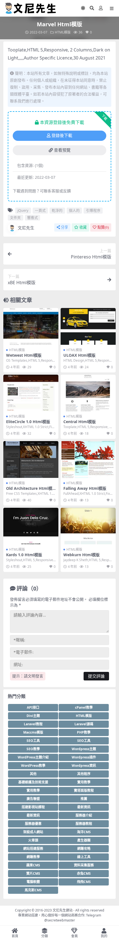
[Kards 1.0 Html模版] (30, 526)
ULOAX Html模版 (79, 355)
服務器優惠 (33, 823)
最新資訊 (83, 807)
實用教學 (83, 782)
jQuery (23, 210)
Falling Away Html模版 (84, 488)
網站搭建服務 (33, 848)
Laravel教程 (33, 724)
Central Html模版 (79, 421)
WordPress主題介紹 (33, 757)
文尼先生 (26, 228)
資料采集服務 (84, 865)
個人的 (74, 210)
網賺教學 (33, 856)
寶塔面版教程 (84, 790)
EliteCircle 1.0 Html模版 (28, 421)
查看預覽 (62, 150)
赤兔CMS (84, 873)
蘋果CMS (33, 865)
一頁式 (40, 210)
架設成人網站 (33, 832)
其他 (33, 773)
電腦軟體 (33, 881)
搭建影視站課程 (33, 807)
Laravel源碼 (83, 724)
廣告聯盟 (33, 798)
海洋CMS (84, 832)
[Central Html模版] (88, 393)
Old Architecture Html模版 (29, 491)
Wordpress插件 (84, 757)
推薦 (84, 798)
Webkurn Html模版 (81, 554)
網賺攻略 (83, 848)
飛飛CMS (84, 881)
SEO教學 (33, 749)
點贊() (103, 227)
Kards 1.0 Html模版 (24, 554)
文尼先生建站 (63, 910)
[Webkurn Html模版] (88, 526)
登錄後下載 (61, 135)
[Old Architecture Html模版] (30, 459)
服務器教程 (84, 823)
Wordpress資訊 (84, 765)
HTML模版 (63, 32)
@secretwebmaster (59, 920)
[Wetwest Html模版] (30, 326)
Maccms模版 (33, 732)
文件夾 (15, 217)
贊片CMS (33, 873)
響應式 (32, 217)
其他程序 (83, 773)
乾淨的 (57, 210)
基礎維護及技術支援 (33, 782)
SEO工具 (33, 740)
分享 (64, 227)
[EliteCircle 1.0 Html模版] (30, 393)
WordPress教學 (33, 765)
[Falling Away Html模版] (88, 459)
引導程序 (93, 210)
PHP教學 (83, 732)
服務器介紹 (84, 815)
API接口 (33, 707)
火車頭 (33, 840)
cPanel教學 (84, 707)
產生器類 (83, 840)
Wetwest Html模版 (24, 355)
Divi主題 (33, 715)
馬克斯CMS (33, 890)
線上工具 (83, 856)
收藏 (83, 227)
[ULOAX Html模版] (88, 326)
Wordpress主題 (84, 749)
